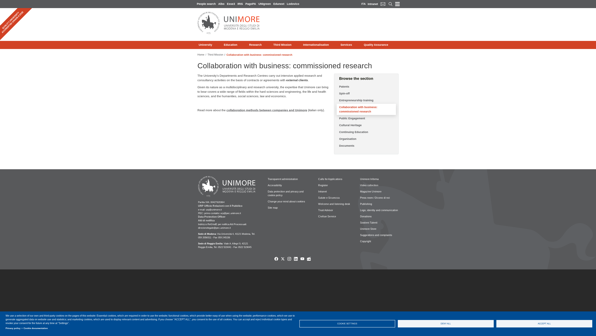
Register (323, 185)
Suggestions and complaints (376, 235)
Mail (383, 4)
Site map (273, 207)
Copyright (365, 241)
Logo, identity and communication (379, 210)
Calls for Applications (330, 179)
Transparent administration (283, 179)
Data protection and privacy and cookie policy (286, 193)
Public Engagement (352, 118)
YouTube (302, 259)
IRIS (240, 3)
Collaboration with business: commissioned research (358, 109)
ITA (363, 3)
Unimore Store (368, 229)
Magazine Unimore (371, 191)
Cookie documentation (36, 328)
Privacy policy (13, 328)
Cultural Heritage (350, 125)
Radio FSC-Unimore (309, 259)
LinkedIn (296, 259)
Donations (366, 216)
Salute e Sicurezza (329, 197)
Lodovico (293, 3)
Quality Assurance (376, 44)
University (205, 44)
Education (230, 44)
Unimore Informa (369, 179)
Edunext (278, 3)
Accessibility (275, 185)
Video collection (369, 185)
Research (255, 44)
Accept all (544, 323)
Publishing (366, 204)
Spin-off (344, 93)
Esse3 (231, 3)
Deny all (446, 323)
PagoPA (250, 3)
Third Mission (282, 44)
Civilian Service (327, 216)
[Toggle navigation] (397, 4)
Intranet (373, 4)
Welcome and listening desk (334, 204)
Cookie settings (347, 323)
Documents (346, 145)
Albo (221, 3)
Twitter (283, 259)
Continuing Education (353, 132)
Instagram (289, 259)
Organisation (347, 138)
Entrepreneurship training (356, 100)
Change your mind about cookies (286, 201)
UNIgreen (264, 3)
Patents (344, 86)
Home (200, 54)
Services (346, 44)
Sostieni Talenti (368, 222)
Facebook (276, 259)
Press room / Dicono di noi (375, 197)
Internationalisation (316, 44)
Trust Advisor (325, 210)
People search (206, 3)
